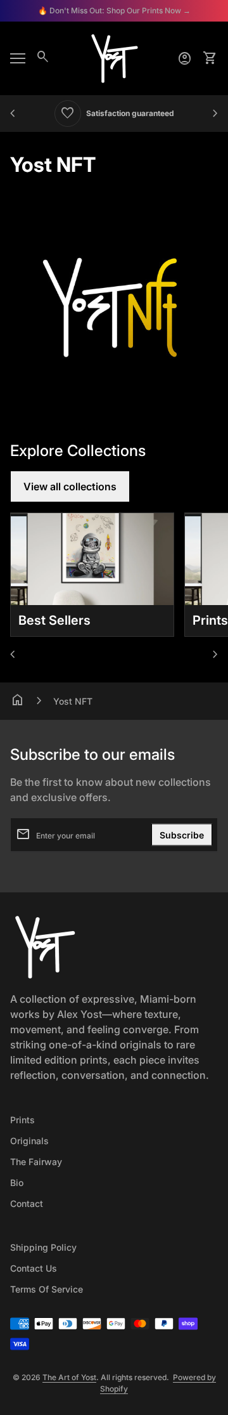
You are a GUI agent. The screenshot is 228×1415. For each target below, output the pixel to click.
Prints (22, 1119)
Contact (26, 1203)
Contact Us (33, 1268)
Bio (16, 1182)
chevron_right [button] (215, 113)
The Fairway (36, 1161)
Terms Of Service (46, 1289)
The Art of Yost (69, 1377)
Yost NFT (72, 701)
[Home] (114, 57)
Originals (29, 1140)
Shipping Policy (43, 1247)
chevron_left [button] (12, 113)
